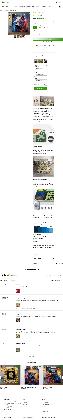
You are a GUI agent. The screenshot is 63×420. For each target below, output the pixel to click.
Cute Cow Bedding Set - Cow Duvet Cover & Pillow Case (26, 308)
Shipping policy (45, 406)
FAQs (24, 406)
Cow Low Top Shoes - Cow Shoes (22, 322)
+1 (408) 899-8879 (8, 406)
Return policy (44, 409)
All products (6, 10)
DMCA (24, 409)
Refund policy (45, 411)
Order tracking (26, 404)
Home (1, 10)
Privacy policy (45, 402)
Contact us (25, 402)
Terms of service (45, 404)
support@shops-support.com (10, 407)
